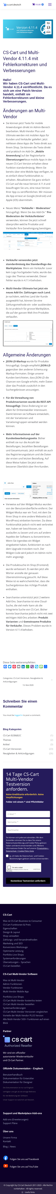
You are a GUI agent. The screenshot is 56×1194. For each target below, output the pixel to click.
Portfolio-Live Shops (13, 954)
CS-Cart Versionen (21, 678)
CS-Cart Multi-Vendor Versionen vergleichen (25, 1011)
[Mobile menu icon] (50, 4)
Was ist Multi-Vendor (13, 980)
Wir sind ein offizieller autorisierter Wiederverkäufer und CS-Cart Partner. (18, 1056)
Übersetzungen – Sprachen (16, 962)
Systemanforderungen (14, 958)
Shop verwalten (11, 935)
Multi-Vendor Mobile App (16, 991)
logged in (19, 715)
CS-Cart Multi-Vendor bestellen (18, 1004)
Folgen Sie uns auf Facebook (24, 1159)
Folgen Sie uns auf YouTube (24, 1166)
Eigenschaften (10, 928)
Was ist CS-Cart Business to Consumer (22, 920)
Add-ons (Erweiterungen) (15, 1119)
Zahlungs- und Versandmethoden (20, 939)
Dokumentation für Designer (17, 1082)
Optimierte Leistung (13, 950)
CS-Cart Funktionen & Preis (17, 924)
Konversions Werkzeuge (15, 947)
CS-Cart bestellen (11, 965)
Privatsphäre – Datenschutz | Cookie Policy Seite (27, 849)
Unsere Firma (10, 1137)
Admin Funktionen (12, 983)
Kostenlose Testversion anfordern (28, 880)
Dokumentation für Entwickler (18, 1078)
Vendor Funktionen (13, 987)
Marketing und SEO (13, 943)
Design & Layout (11, 932)
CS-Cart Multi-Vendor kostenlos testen (22, 1000)
